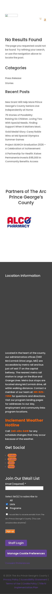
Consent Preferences (17, 563)
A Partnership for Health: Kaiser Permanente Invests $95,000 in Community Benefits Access (23, 157)
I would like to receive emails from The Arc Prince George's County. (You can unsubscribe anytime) (24, 518)
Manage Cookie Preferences (26, 553)
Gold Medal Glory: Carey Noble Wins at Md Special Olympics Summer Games (23, 135)
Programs (15, 508)
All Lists (12, 502)
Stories (9, 83)
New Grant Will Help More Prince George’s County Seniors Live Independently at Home (23, 105)
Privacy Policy (11, 579)
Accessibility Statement (34, 579)
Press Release (13, 78)
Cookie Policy (29, 583)
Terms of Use (13, 583)
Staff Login (16, 543)
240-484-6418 (20, 431)
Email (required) (15, 484)
